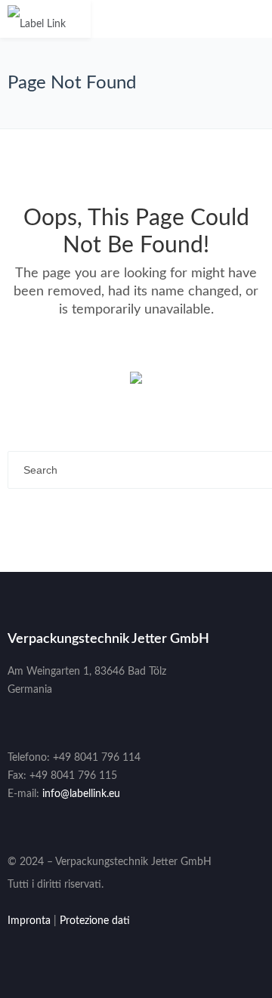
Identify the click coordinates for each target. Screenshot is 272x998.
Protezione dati (95, 921)
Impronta (29, 921)
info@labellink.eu (81, 794)
